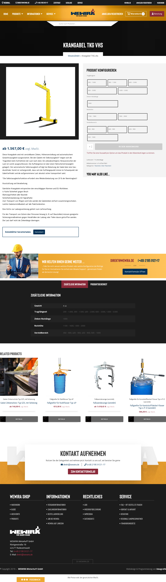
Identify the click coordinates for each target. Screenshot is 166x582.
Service (49, 13)
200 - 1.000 (92, 82)
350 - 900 (91, 129)
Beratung (158, 13)
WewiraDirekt (74, 55)
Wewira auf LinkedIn (56, 523)
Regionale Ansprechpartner (132, 518)
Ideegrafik (161, 569)
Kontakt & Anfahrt (128, 509)
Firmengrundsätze (128, 523)
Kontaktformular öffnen (135, 271)
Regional (7, 2)
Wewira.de (127, 3)
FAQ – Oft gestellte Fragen (131, 504)
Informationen (33, 13)
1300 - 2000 (123, 116)
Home (6, 13)
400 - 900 (112, 129)
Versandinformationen (57, 504)
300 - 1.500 (112, 82)
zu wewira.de (82, 561)
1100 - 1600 (92, 116)
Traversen (97, 166)
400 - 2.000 (133, 82)
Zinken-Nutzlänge (92, 96)
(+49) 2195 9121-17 (42, 2)
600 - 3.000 (92, 90)
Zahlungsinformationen (57, 509)
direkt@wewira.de (23, 2)
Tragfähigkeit (91, 75)
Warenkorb (160, 3)
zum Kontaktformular (83, 471)
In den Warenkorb (129, 146)
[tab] (74, 284)
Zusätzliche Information (75, 284)
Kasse (13, 509)
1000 (90, 103)
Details (19, 419)
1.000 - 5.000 (123, 90)
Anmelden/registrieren (144, 3)
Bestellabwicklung (55, 514)
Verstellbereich (92, 122)
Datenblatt (39, 231)
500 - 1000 (91, 137)
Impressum (88, 514)
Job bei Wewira (53, 518)
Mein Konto (15, 514)
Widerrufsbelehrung (92, 509)
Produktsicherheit (98, 284)
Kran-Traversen (106, 166)
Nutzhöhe (90, 109)
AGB (85, 504)
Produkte (16, 13)
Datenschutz (89, 518)
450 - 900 (132, 129)
